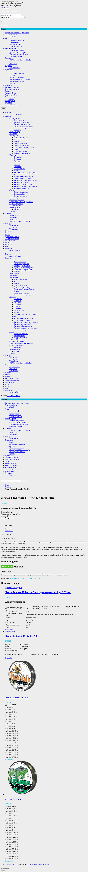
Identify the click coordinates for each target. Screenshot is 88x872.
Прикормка (9, 70)
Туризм (8, 91)
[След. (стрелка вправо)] (4, 870)
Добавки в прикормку (17, 73)
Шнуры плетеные (15, 46)
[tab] (46, 529)
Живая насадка (10, 97)
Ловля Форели (10, 48)
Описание (9, 529)
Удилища (8, 103)
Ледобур (12, 36)
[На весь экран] (6, 868)
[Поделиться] (4, 868)
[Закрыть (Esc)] (2, 868)
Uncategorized (10, 101)
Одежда (8, 58)
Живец (11, 99)
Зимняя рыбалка (11, 35)
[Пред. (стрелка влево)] (2, 870)
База (11, 71)
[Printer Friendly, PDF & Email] (7, 566)
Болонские (13, 105)
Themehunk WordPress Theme (39, 864)
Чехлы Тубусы (10, 93)
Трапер (12, 83)
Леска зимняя (14, 42)
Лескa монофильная (16, 40)
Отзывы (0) (9, 531)
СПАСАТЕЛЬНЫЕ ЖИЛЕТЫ (20, 60)
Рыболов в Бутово (13, 864)
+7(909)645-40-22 (13, 396)
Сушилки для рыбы (12, 89)
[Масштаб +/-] (8, 868)
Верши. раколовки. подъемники (17, 33)
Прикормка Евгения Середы (19, 79)
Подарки (8, 66)
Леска (7, 38)
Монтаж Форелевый (16, 50)
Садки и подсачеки (12, 87)
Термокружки (14, 68)
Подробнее (9, 629)
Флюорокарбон (15, 44)
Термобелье (13, 62)
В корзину (9, 759)
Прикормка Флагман (17, 81)
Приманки (9, 85)
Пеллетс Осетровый (16, 77)
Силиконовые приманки (18, 52)
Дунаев (12, 75)
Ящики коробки (11, 95)
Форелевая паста (15, 56)
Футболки (13, 64)
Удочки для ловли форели (18, 54)
